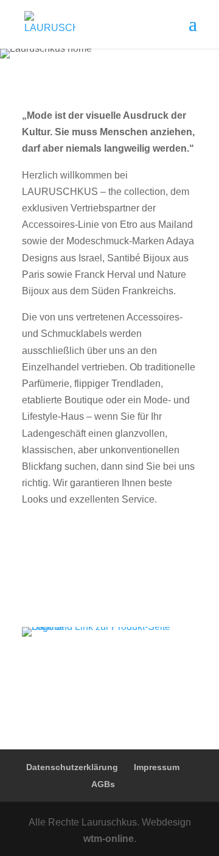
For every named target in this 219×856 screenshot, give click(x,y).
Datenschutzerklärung (72, 767)
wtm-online (108, 838)
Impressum (156, 767)
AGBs (103, 784)
